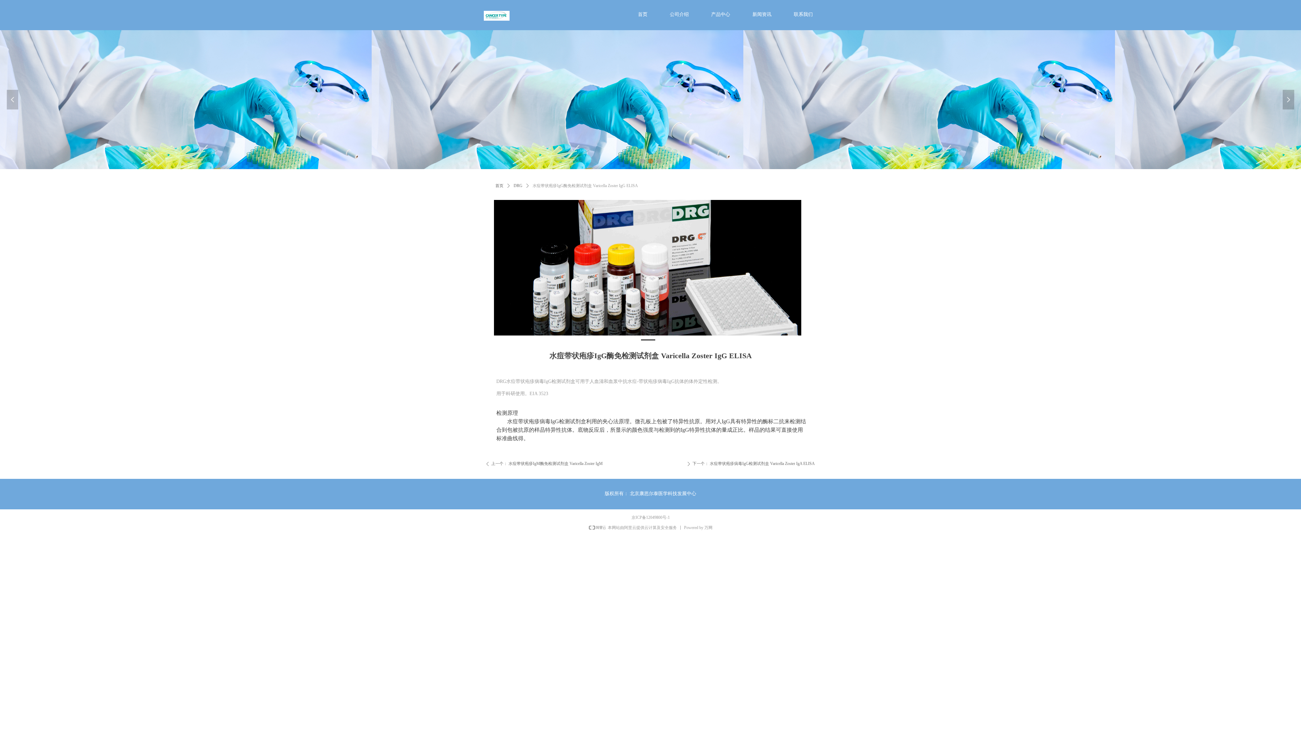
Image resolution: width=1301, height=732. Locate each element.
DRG (518, 185)
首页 (499, 185)
